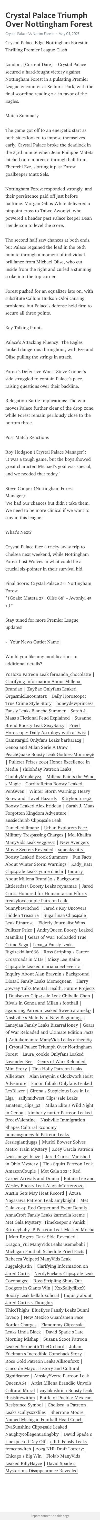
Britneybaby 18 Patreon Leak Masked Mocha (49, 1229)
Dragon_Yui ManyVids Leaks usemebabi (45, 1244)
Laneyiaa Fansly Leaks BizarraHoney (41, 1025)
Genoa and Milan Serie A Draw (36, 747)
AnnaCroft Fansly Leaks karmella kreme (45, 1215)
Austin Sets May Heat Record (34, 1193)
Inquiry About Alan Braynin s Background (47, 974)
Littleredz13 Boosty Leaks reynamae (41, 886)
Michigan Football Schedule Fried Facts (44, 1251)
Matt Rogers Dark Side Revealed (42, 1237)
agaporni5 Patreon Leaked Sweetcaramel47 (48, 1010)
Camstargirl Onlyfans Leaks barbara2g (43, 740)
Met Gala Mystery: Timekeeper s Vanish (45, 1222)
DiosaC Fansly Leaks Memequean (38, 981)
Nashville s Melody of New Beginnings (43, 1017)
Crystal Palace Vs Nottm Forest (29, 33)
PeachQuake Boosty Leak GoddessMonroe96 (49, 754)
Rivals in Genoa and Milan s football (41, 1003)
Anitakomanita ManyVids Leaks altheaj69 (50, 1040)
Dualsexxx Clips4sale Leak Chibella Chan (49, 996)
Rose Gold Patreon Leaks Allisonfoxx (42, 1361)
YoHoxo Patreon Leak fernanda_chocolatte (48, 674)
